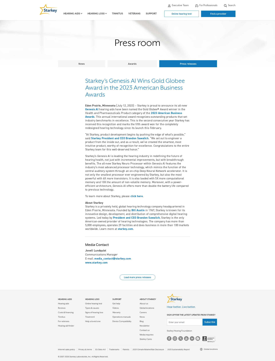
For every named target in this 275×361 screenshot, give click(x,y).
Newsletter (145, 326)
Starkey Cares (146, 339)
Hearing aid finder (66, 326)
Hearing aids (63, 303)
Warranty (116, 312)
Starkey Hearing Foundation (179, 331)
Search (231, 5)
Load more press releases (137, 277)
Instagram (175, 338)
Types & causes (92, 308)
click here (136, 196)
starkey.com (125, 229)
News (81, 63)
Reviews (61, 308)
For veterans (63, 321)
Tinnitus (117, 13)
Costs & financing (66, 312)
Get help (116, 303)
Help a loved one (93, 321)
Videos (115, 308)
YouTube (186, 338)
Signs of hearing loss (94, 312)
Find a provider (218, 13)
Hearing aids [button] (71, 13)
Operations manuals (121, 317)
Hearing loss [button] (96, 13)
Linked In (192, 338)
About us (144, 303)
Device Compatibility (121, 321)
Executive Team (180, 5)
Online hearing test (182, 13)
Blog (142, 321)
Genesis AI (91, 109)
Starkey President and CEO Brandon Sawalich (120, 138)
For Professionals (208, 5)
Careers (143, 312)
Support (151, 13)
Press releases (188, 63)
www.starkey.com (96, 262)
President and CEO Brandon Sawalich (136, 217)
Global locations (147, 308)
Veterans (134, 13)
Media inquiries (146, 334)
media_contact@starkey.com (112, 258)
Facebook (169, 338)
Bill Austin (138, 210)
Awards (132, 63)
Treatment (90, 317)
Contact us (145, 330)
